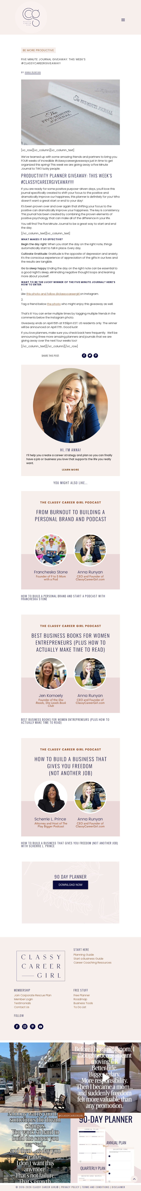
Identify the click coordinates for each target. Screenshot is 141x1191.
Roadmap (80, 999)
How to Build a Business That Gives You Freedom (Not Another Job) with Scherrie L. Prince (69, 844)
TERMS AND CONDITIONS (95, 1187)
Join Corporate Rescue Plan (32, 995)
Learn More (70, 469)
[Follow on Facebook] (17, 1026)
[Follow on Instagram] (25, 1026)
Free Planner (82, 995)
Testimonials (22, 1003)
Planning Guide (84, 955)
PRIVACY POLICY (70, 1187)
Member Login (23, 999)
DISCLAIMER (118, 1187)
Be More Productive (38, 50)
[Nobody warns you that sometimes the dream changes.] (35, 1148)
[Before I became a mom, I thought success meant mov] (105, 1077)
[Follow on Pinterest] (32, 1026)
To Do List (80, 1007)
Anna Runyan (33, 72)
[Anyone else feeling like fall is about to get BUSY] (105, 1148)
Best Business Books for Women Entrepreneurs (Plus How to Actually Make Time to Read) (65, 721)
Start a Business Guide (88, 959)
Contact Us (21, 1007)
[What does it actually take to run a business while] (35, 1077)
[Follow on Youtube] (40, 1026)
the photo (54, 304)
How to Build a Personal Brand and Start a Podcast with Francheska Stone (63, 597)
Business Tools (83, 1003)
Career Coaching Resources (92, 963)
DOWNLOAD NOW (70, 884)
